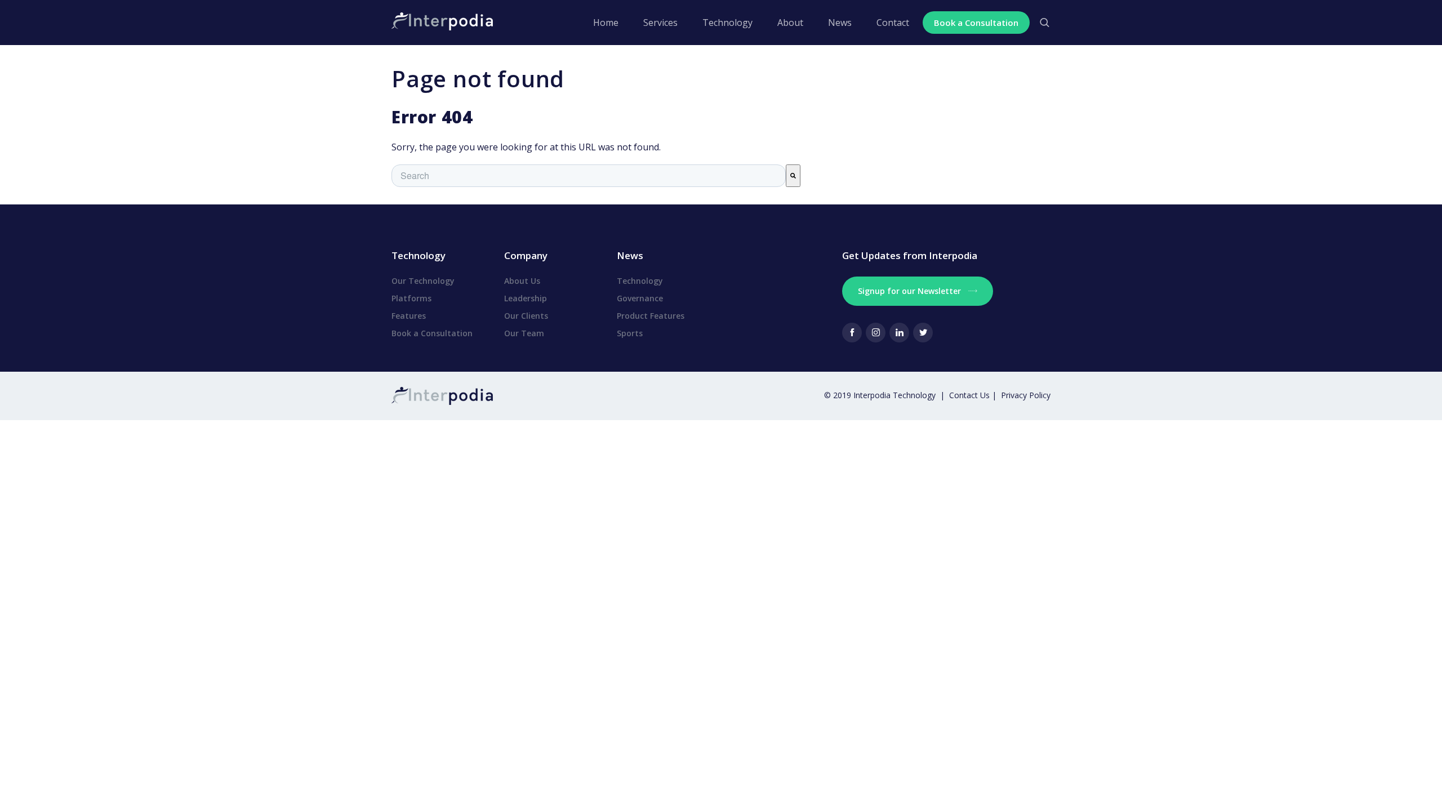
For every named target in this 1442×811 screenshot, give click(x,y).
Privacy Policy (1026, 395)
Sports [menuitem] (630, 333)
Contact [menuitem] (892, 22)
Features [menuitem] (408, 315)
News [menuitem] (840, 22)
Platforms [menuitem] (411, 298)
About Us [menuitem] (522, 280)
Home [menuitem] (605, 22)
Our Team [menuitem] (524, 333)
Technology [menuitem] (727, 22)
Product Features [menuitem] (650, 315)
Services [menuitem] (660, 22)
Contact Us (970, 395)
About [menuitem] (790, 22)
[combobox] (588, 175)
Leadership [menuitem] (525, 298)
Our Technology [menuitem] (423, 280)
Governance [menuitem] (640, 298)
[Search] (793, 175)
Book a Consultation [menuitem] (432, 333)
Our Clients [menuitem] (526, 315)
